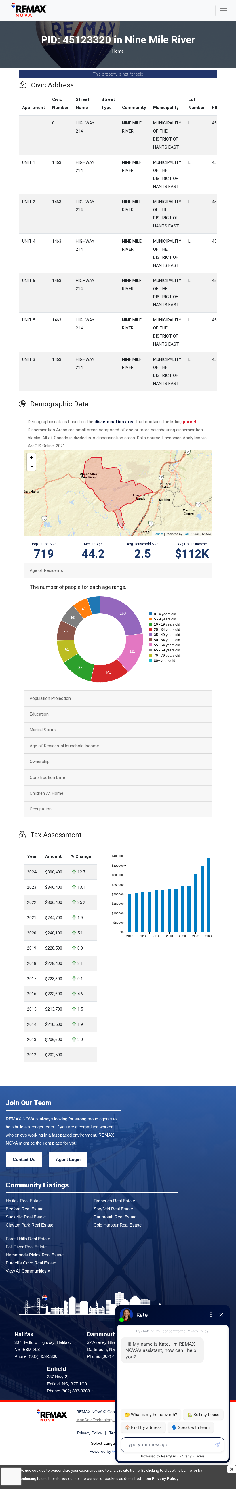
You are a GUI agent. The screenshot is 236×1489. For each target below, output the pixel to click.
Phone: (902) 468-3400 (108, 1356)
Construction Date (47, 777)
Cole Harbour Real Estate (118, 1224)
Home (118, 51)
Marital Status (43, 730)
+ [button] (31, 457)
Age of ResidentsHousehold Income (64, 745)
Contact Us (24, 1159)
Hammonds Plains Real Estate (35, 1254)
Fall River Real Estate (26, 1246)
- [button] (32, 466)
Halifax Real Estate (24, 1200)
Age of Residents (46, 570)
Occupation (41, 809)
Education (39, 714)
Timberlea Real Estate (114, 1200)
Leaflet (158, 533)
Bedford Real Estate (24, 1208)
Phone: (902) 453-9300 (35, 1356)
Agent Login (68, 1159)
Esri (186, 533)
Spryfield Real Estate (113, 1208)
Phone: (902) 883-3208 (68, 1390)
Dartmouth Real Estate (115, 1216)
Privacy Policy (165, 1478)
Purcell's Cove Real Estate (31, 1262)
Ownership (40, 761)
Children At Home (46, 793)
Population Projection (50, 698)
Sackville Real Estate (26, 1216)
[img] (231, 1469)
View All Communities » (28, 1270)
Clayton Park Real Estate (29, 1224)
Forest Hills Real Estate (28, 1238)
